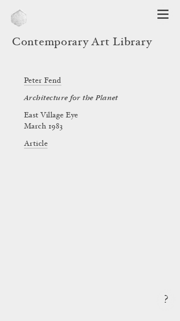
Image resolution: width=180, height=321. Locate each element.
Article (36, 144)
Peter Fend (42, 81)
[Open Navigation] (163, 14)
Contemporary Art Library (82, 43)
